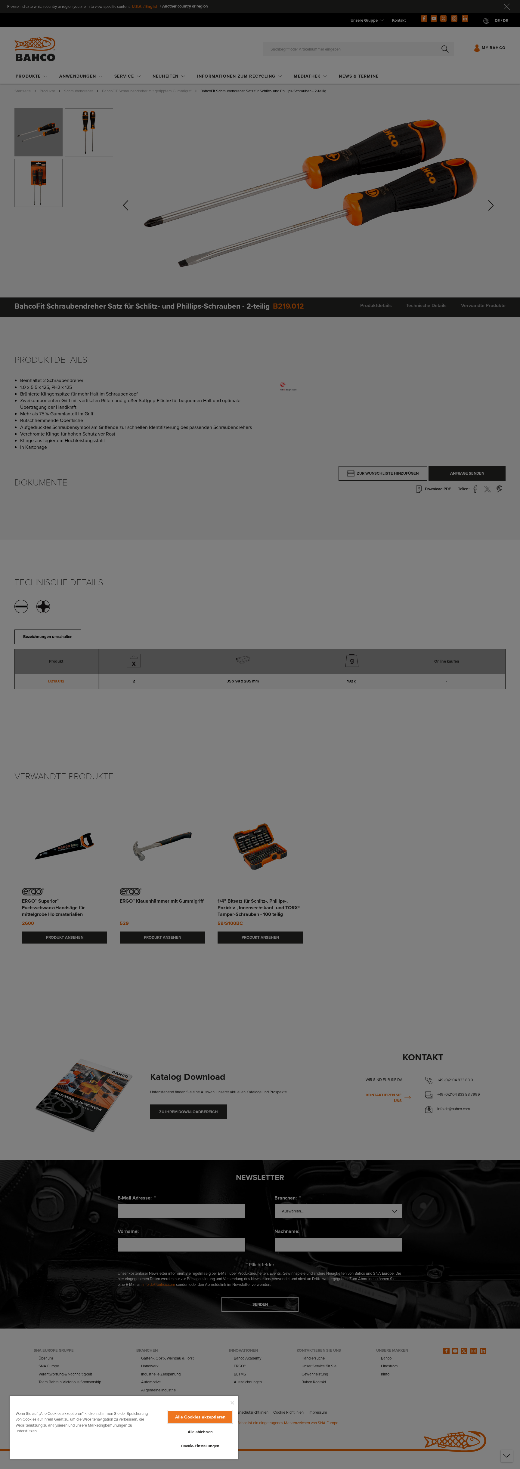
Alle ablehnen (200, 1432)
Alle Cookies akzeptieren (200, 1417)
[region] (124, 1427)
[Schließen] (232, 1403)
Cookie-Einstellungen (200, 1446)
